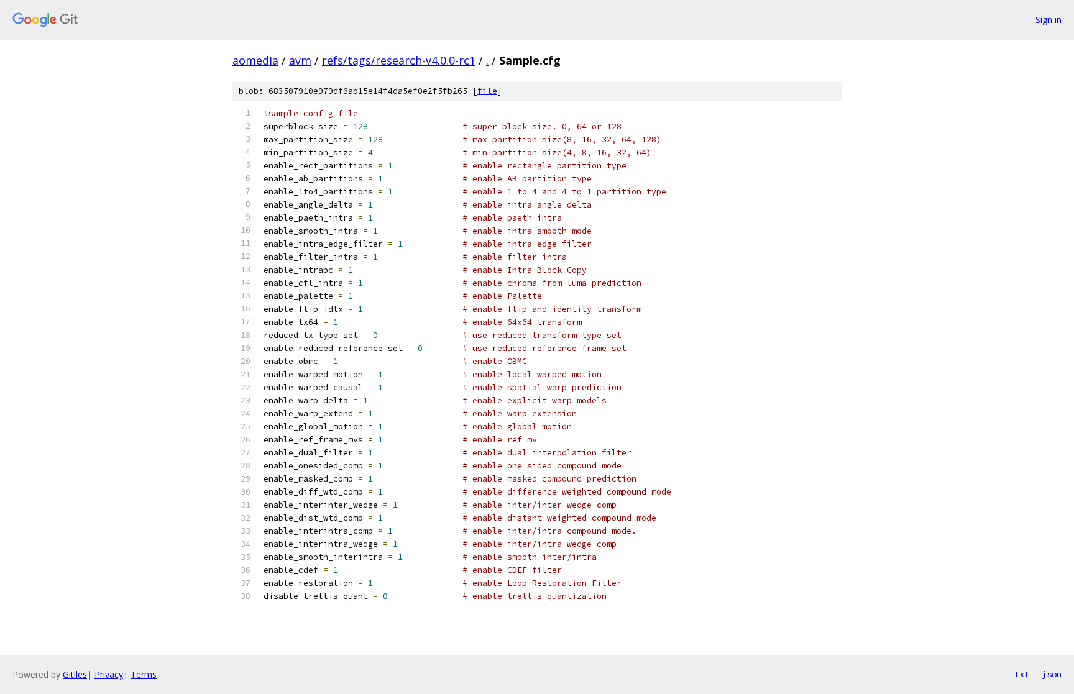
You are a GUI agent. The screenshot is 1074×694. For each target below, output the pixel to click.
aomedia (255, 60)
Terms (144, 674)
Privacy (108, 674)
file (487, 91)
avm (300, 60)
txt (1021, 674)
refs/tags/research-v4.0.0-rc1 (398, 60)
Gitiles (75, 674)
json (1052, 674)
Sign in (1048, 19)
